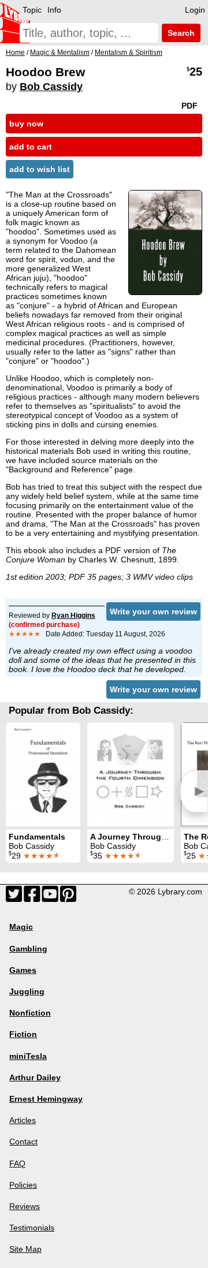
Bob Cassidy (51, 86)
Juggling (26, 991)
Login (195, 9)
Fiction (23, 1034)
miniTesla (28, 1056)
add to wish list (39, 169)
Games (22, 970)
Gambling (28, 948)
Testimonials (31, 1227)
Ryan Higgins (73, 615)
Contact (23, 1141)
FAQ (17, 1163)
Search (180, 33)
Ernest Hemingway (46, 1098)
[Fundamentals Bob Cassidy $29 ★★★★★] (43, 774)
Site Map (25, 1249)
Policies (23, 1184)
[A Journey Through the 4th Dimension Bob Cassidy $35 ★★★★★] (130, 774)
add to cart (30, 146)
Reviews (24, 1206)
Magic (21, 926)
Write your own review (153, 611)
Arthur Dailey (35, 1077)
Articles (22, 1120)
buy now (26, 123)
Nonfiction (30, 1012)
